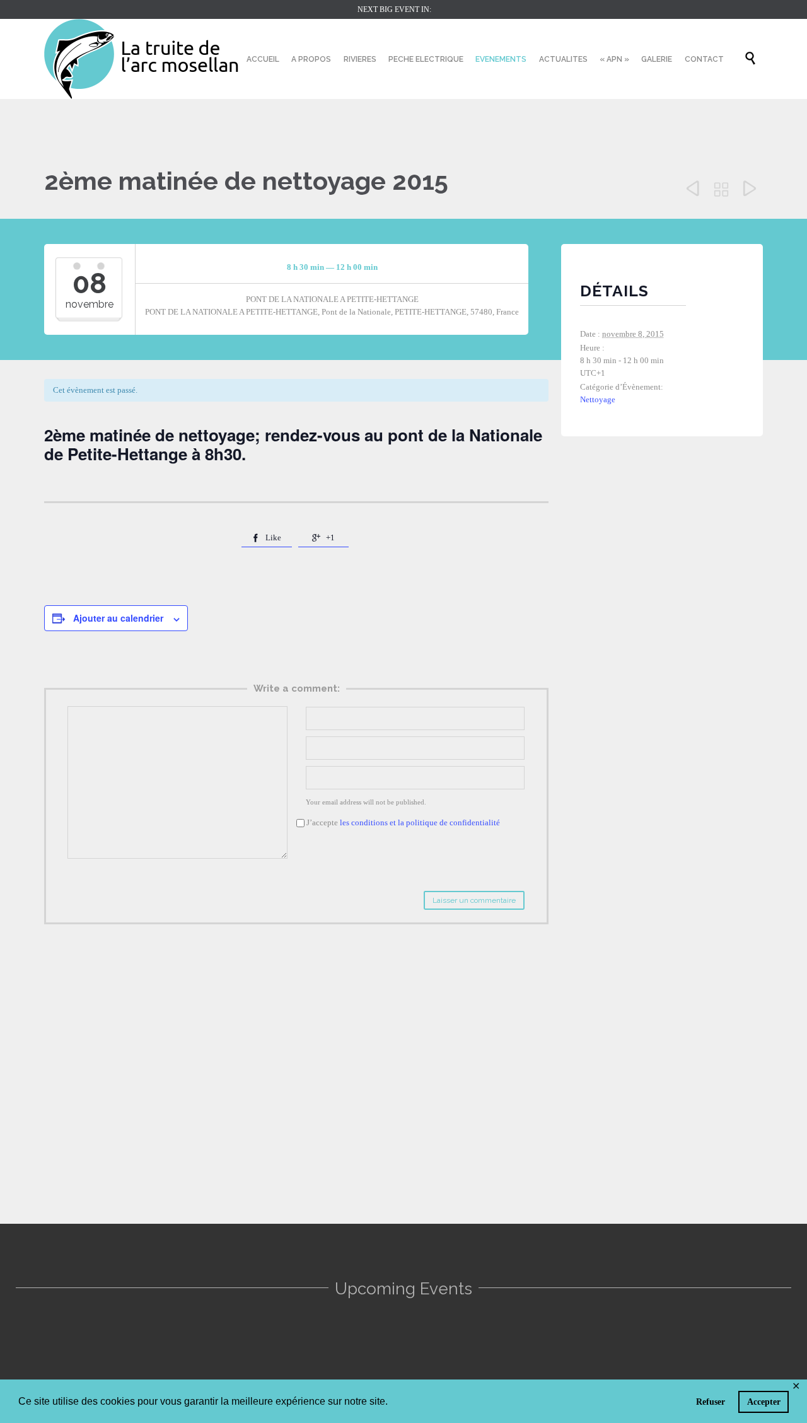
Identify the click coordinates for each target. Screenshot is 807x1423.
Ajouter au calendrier (118, 618)
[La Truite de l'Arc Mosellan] (142, 59)
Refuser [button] (710, 1402)
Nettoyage (597, 399)
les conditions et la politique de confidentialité (420, 822)
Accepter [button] (764, 1402)
